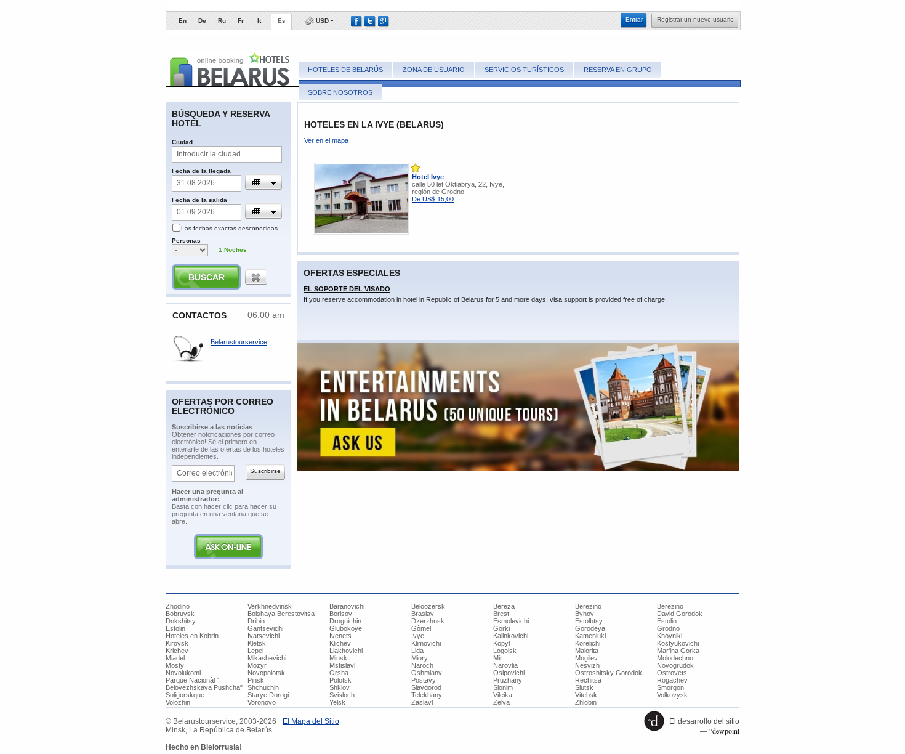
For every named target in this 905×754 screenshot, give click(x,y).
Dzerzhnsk (427, 621)
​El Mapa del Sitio (311, 721)
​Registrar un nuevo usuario (695, 19)
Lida (417, 650)
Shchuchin (263, 687)
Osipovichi (509, 672)
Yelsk (337, 702)
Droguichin (345, 621)
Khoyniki (669, 635)
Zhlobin (586, 702)
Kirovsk (177, 643)
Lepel (255, 650)
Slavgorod (426, 687)
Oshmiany (426, 672)
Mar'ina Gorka (678, 650)
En (183, 20)
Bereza (504, 606)
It (259, 20)
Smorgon (670, 687)
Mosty (175, 665)
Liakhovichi (346, 650)
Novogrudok (675, 665)
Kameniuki (590, 635)
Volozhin (178, 702)
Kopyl (501, 643)
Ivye (417, 635)
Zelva (501, 702)
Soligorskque (185, 695)
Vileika (502, 695)
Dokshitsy (181, 621)
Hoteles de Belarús (345, 69)
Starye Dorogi (268, 695)
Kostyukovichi (678, 643)
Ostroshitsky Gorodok (608, 672)
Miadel (175, 658)
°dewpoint (724, 731)
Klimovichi (426, 643)
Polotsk (340, 680)
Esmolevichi (511, 621)
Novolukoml (183, 672)
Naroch (422, 665)
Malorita (586, 650)
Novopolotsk (266, 672)
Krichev (177, 650)
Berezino (588, 606)
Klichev (340, 643)
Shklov (339, 687)
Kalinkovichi (510, 635)
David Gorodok (679, 613)
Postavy (423, 680)
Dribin (256, 621)
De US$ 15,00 (433, 199)
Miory (419, 658)
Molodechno (675, 658)
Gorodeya (590, 628)
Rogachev (672, 680)
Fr (241, 20)
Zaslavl (422, 702)
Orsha (338, 672)
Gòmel (421, 628)
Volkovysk (672, 695)
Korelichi (587, 643)
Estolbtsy (589, 621)
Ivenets (340, 635)
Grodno (668, 628)
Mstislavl (342, 665)
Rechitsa (588, 680)
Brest (501, 613)
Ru (222, 20)
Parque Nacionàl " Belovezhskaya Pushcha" (204, 683)
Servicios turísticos (524, 69)
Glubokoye (345, 628)
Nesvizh (587, 665)
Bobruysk (180, 613)
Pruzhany (507, 680)
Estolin (667, 621)
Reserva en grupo (618, 69)
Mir (497, 658)
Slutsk (584, 687)
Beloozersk (428, 606)
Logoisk (505, 650)
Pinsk (255, 680)
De (202, 20)
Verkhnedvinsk (269, 606)
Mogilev (586, 658)
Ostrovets (672, 672)
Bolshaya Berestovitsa (281, 613)
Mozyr (257, 665)
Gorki (501, 628)
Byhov (584, 613)
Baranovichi (346, 606)
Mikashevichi (266, 658)
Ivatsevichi (263, 635)
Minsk (338, 658)
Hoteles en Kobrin (192, 635)
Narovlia (505, 665)
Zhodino (178, 606)
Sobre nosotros (340, 92)
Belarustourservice (239, 342)
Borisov (340, 613)
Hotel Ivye (428, 176)
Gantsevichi (265, 628)
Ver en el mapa (326, 140)
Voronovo (261, 702)
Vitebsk (586, 695)
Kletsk (256, 643)
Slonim (503, 687)
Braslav (422, 613)
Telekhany (426, 695)
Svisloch (342, 695)
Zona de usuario (434, 69)
